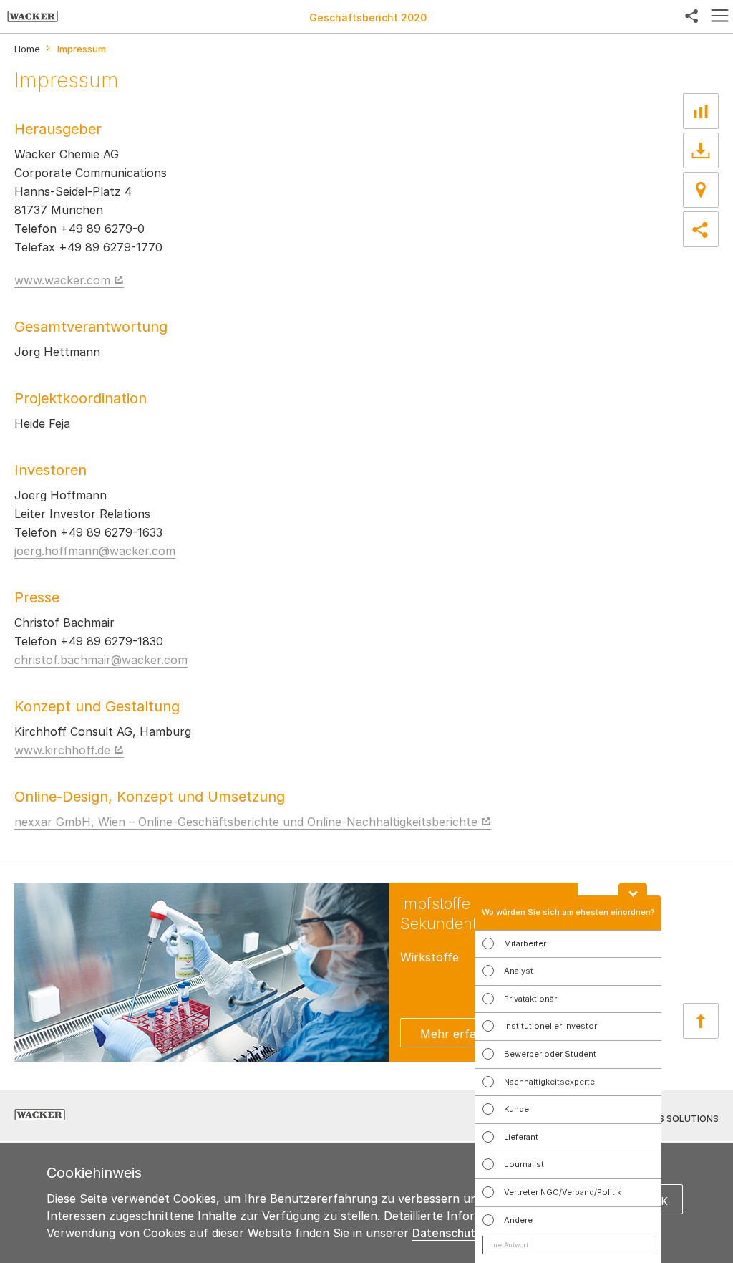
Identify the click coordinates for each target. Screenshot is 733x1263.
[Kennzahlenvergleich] (701, 111)
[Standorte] (701, 190)
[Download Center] (701, 150)
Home (27, 49)
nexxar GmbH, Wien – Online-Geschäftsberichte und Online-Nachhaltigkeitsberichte (245, 822)
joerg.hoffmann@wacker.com (94, 551)
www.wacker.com (62, 280)
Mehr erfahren (461, 1034)
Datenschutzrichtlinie (470, 1233)
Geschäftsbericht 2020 (368, 17)
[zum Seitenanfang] (701, 1021)
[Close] (632, 889)
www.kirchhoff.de (62, 750)
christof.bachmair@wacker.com (101, 660)
